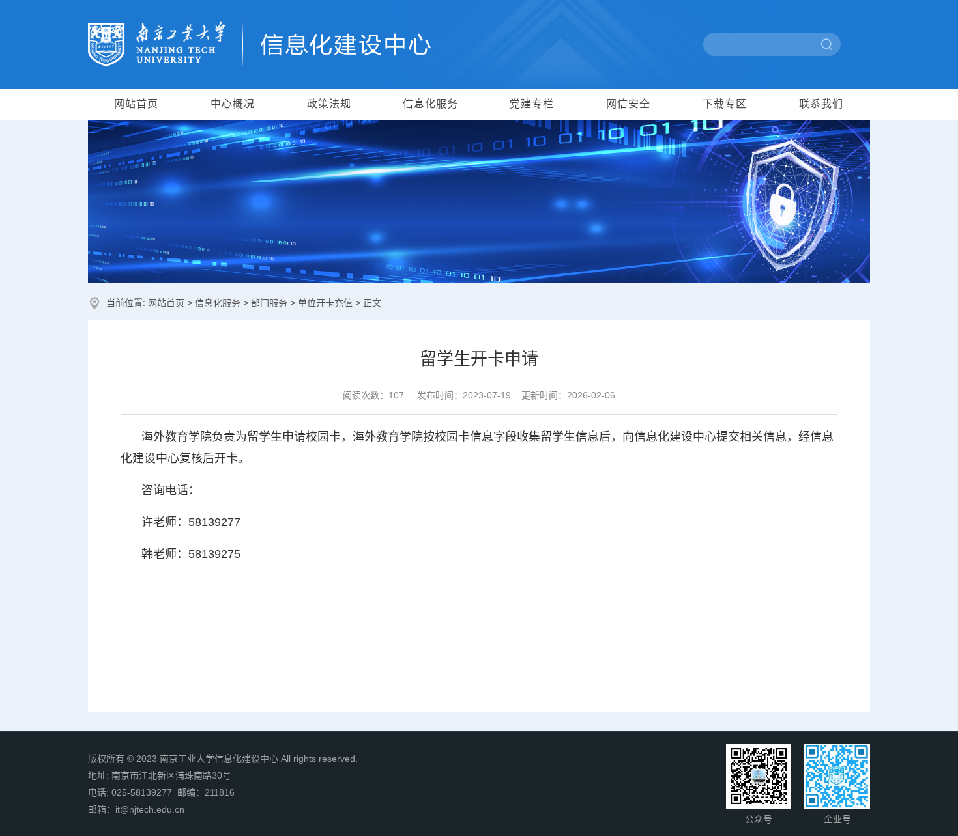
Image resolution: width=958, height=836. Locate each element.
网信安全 (628, 103)
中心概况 (232, 103)
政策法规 (329, 103)
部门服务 (269, 303)
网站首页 (136, 103)
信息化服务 (430, 103)
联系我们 (821, 103)
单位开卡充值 (325, 303)
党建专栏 (532, 103)
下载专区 (725, 103)
